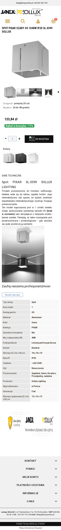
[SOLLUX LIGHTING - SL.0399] (10, 92)
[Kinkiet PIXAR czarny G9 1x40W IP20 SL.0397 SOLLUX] (21, 158)
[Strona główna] (30, 12)
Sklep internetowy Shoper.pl (30, 528)
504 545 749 (22, 514)
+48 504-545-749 (40, 3)
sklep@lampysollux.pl (24, 3)
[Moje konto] (38, 21)
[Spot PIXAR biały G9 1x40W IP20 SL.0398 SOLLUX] (33, 158)
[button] (7, 21)
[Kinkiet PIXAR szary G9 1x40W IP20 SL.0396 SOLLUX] (9, 158)
